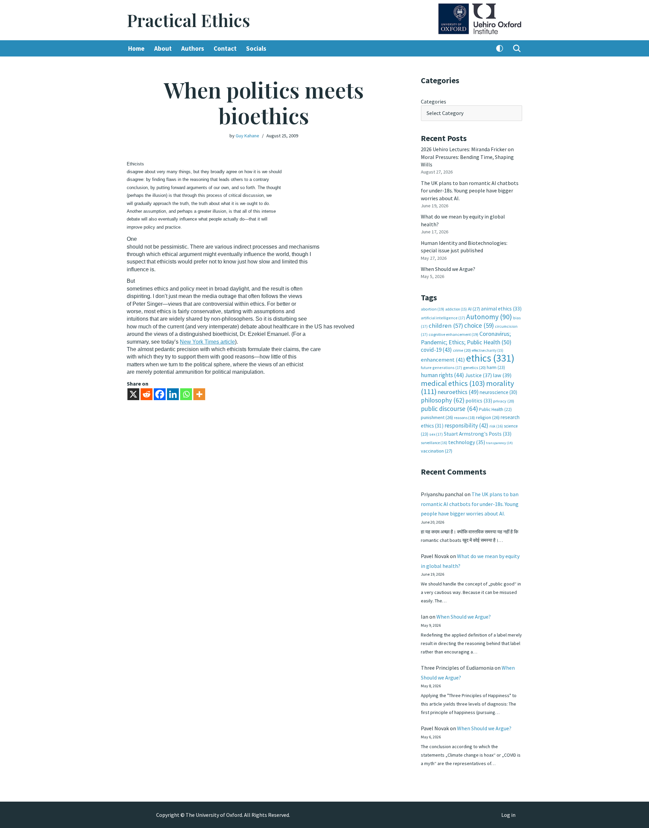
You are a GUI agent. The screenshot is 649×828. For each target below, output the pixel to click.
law (502, 375)
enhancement (443, 359)
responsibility (466, 425)
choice (479, 325)
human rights (442, 375)
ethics (490, 358)
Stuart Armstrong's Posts (477, 434)
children (446, 325)
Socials (256, 48)
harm (496, 367)
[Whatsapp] (186, 394)
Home (136, 48)
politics (478, 400)
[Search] (517, 48)
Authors (192, 48)
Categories (433, 101)
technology (466, 442)
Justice (478, 375)
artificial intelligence (443, 317)
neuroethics (458, 392)
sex (436, 434)
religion (488, 417)
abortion (432, 309)
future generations (441, 367)
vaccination (436, 451)
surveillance (434, 442)
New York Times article (207, 342)
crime (462, 350)
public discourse (449, 409)
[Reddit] (146, 394)
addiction (456, 309)
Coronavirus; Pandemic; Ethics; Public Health (466, 338)
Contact (225, 48)
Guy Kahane (247, 136)
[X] (133, 394)
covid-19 (436, 349)
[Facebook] (160, 394)
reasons (464, 417)
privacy (503, 401)
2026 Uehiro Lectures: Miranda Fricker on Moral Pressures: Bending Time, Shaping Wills (467, 157)
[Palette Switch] (499, 48)
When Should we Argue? (448, 269)
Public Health (495, 409)
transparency (499, 443)
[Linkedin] (173, 394)
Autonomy (489, 316)
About (163, 48)
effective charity (487, 350)
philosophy (442, 400)
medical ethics (453, 383)
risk (496, 426)
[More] (199, 394)
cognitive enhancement (453, 334)
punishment (437, 417)
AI (474, 309)
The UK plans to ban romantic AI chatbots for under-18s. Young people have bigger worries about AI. (470, 191)
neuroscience (498, 392)
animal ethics (501, 308)
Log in (508, 814)
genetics (474, 367)
